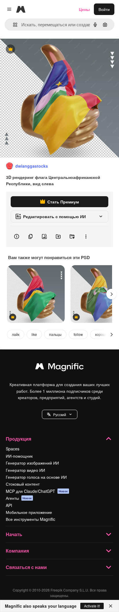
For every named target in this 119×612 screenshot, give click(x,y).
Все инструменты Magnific (30, 519)
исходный (39, 49)
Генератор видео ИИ (25, 470)
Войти (104, 9)
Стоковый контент (23, 484)
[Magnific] (59, 367)
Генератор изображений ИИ (32, 463)
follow (78, 334)
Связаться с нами (26, 567)
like (34, 334)
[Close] (110, 605)
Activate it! (92, 605)
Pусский (59, 414)
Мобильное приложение (29, 512)
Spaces (12, 449)
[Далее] (111, 294)
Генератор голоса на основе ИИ (36, 477)
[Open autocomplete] (13, 25)
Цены (84, 9)
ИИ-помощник (19, 456)
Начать (14, 534)
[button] (59, 414)
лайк (15, 334)
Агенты (19, 498)
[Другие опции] (86, 236)
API (9, 505)
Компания (17, 550)
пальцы (55, 334)
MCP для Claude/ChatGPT (37, 491)
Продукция (18, 438)
